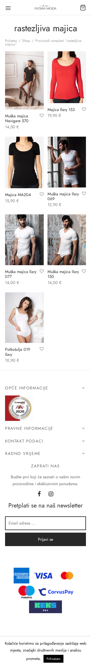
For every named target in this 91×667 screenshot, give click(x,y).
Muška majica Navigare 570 (17, 118)
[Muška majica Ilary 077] (24, 239)
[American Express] (21, 575)
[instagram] (51, 494)
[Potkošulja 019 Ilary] (24, 317)
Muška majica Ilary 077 (20, 274)
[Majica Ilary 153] (67, 77)
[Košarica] (83, 8)
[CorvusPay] (57, 591)
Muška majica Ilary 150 (63, 274)
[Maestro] (26, 591)
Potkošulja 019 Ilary (17, 351)
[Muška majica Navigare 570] (24, 80)
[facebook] (39, 494)
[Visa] (43, 575)
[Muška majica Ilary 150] (67, 239)
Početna (11, 40)
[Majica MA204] (24, 162)
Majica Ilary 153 (61, 110)
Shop (26, 40)
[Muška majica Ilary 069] (67, 162)
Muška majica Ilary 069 (63, 196)
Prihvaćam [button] (53, 658)
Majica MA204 (18, 195)
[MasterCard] (67, 575)
